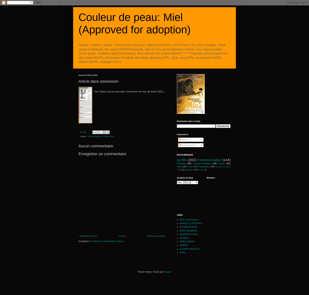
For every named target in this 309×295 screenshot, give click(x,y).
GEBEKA (184, 245)
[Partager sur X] (101, 132)
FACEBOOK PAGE (188, 227)
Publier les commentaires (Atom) (108, 241)
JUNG (182, 252)
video (190, 166)
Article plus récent (88, 236)
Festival (181, 163)
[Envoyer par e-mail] (94, 132)
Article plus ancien (156, 236)
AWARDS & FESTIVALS (191, 223)
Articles (184, 139)
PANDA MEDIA (187, 241)
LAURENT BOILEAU (190, 249)
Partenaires (204, 166)
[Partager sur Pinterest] (108, 132)
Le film (105, 136)
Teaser (201, 170)
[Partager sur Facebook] (104, 132)
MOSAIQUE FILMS (189, 234)
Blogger (167, 272)
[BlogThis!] (97, 132)
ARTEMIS (184, 238)
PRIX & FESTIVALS (189, 220)
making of (189, 170)
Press (111, 136)
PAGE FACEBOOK (188, 230)
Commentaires (188, 145)
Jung (179, 166)
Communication (94, 136)
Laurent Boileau (202, 163)
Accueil (122, 236)
